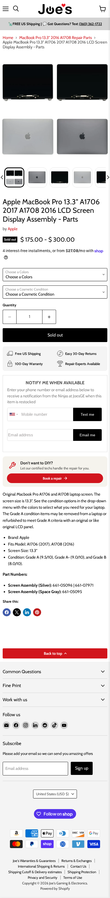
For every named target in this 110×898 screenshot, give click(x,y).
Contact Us (78, 866)
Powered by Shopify (55, 888)
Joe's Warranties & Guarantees (34, 860)
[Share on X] (17, 612)
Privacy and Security (42, 877)
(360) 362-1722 (90, 24)
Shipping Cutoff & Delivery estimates (35, 872)
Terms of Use (72, 877)
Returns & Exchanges (76, 860)
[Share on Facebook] (7, 612)
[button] (14, 177)
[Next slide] (108, 177)
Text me (87, 415)
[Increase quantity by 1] (49, 317)
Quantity (9, 305)
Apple (13, 228)
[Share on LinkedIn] (27, 612)
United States (52, 794)
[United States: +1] (13, 414)
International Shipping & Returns (41, 866)
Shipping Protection (82, 872)
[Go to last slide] (2, 177)
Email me (87, 435)
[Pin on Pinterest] (37, 612)
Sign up (81, 768)
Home (8, 38)
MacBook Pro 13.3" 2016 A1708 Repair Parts (55, 38)
